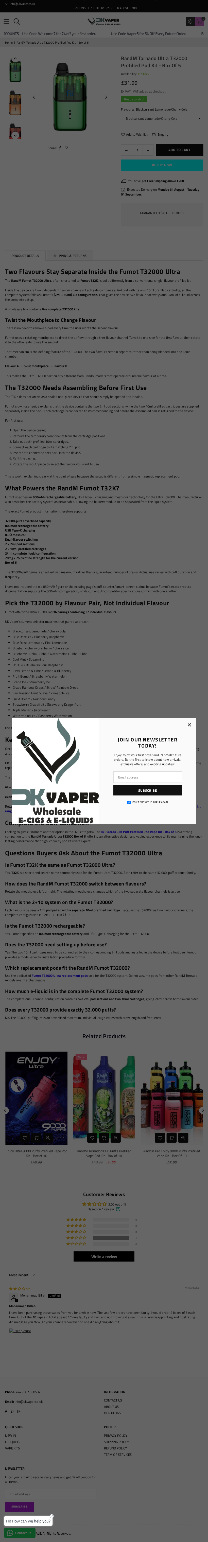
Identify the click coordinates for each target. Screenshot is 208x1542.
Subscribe (147, 790)
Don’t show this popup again (150, 802)
